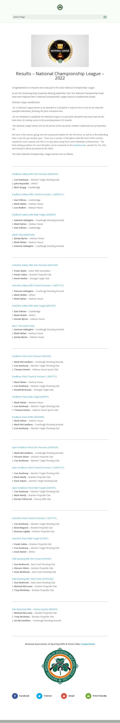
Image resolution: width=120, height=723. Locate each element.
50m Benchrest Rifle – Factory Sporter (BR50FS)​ (35, 609)
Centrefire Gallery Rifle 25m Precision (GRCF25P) (35, 265)
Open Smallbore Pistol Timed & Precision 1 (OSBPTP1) (38, 467)
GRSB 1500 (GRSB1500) (23, 234)
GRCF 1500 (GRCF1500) (23, 326)
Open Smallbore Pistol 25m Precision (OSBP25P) (35, 447)
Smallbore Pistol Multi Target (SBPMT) (30, 396)
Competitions (88, 644)
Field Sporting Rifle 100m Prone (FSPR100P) (33, 578)
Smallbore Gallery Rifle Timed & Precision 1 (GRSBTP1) (38, 194)
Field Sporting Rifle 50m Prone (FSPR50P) (31, 558)
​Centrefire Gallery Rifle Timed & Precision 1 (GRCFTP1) (38, 285)
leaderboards (79, 145)
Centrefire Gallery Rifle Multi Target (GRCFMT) (34, 305)
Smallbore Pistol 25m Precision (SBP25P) (31, 356)
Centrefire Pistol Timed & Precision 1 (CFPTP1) (34, 518)
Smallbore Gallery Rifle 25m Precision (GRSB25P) (35, 174)
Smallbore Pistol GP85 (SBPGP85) (28, 417)
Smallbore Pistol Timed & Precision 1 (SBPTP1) (34, 376)
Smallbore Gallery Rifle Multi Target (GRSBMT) (34, 214)
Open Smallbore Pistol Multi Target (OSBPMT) (34, 487)
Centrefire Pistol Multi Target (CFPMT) (30, 538)
